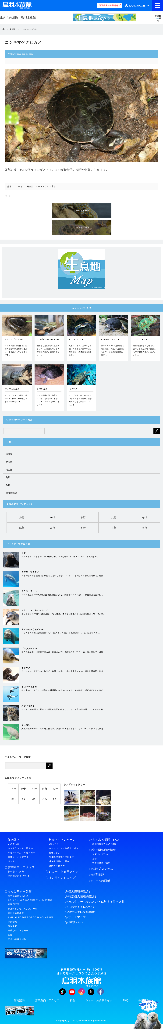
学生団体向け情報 (104, 849)
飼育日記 (98, 874)
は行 (21, 527)
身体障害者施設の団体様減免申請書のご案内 (61, 859)
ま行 (52, 527)
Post (7, 196)
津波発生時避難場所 (81, 912)
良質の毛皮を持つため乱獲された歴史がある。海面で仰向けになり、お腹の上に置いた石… (63, 595)
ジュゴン (25, 725)
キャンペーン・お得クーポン (63, 848)
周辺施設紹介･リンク (19, 876)
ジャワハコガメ (12, 389)
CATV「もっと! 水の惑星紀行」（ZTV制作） (31, 900)
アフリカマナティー (31, 572)
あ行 (21, 517)
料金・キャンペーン (62, 839)
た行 (113, 517)
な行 (144, 517)
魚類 (8, 485)
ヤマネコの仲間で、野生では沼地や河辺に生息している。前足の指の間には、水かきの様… (63, 709)
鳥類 (8, 477)
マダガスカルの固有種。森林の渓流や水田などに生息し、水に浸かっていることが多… (16, 350)
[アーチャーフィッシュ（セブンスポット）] (103, 797)
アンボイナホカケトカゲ (48, 339)
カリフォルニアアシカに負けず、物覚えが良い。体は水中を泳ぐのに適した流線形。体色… (63, 671)
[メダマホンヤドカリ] (87, 797)
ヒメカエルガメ (76, 339)
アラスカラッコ (29, 591)
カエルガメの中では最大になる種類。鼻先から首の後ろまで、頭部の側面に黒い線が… (112, 350)
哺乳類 (9, 454)
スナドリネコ (28, 706)
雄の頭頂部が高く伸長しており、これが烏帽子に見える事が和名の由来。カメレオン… (144, 350)
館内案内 (14, 839)
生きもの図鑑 (101, 880)
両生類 (9, 469)
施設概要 (12, 926)
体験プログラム (102, 868)
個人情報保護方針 (80, 891)
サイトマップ (77, 917)
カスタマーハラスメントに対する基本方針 (96, 901)
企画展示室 (13, 844)
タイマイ (73, 389)
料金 (72, 1000)
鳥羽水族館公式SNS (18, 896)
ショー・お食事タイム (64, 871)
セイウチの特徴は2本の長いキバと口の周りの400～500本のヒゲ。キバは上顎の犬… (60, 633)
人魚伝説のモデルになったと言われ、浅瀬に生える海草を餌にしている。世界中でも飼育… (63, 728)
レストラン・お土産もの (20, 848)
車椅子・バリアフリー (19, 857)
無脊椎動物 (11, 493)
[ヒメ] (71, 813)
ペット (11, 861)
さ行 (83, 517)
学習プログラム (100, 854)
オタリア (25, 667)
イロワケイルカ (29, 687)
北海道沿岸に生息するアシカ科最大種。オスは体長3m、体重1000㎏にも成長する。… (61, 556)
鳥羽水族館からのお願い (104, 844)
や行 (83, 527)
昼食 (94, 858)
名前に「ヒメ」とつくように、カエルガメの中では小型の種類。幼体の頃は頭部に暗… (80, 350)
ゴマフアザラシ (29, 648)
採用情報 (12, 922)
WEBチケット (56, 844)
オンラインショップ (62, 877)
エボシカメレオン (141, 339)
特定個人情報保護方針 (83, 896)
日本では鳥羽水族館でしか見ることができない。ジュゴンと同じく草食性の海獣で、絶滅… (63, 576)
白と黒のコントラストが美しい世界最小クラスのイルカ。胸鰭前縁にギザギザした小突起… (63, 690)
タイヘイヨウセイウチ (32, 629)
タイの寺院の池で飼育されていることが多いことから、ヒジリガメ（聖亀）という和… (48, 400)
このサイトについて (81, 906)
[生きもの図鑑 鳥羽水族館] (26, 17)
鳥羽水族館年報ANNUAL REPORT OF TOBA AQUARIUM (30, 915)
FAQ (125, 1000)
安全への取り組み (17, 939)
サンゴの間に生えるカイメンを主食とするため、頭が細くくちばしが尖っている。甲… (80, 400)
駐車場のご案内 (16, 871)
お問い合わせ (77, 922)
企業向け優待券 (57, 865)
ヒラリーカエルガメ (110, 339)
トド (23, 553)
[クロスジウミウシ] (103, 813)
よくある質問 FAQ (105, 839)
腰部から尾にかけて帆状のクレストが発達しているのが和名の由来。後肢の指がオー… (48, 350)
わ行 (144, 527)
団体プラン (54, 853)
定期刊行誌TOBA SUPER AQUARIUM (22, 906)
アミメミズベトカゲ (14, 339)
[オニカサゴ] (87, 813)
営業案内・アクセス (21, 867)
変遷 (10, 935)
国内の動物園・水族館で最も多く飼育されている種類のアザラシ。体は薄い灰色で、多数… (63, 652)
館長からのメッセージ (19, 930)
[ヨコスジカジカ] (71, 797)
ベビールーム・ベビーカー (21, 853)
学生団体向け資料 (101, 863)
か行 (52, 517)
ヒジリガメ (42, 389)
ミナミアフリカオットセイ (34, 610)
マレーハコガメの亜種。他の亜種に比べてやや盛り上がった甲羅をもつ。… (16, 398)
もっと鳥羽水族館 (20, 891)
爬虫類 (9, 462)
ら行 (113, 527)
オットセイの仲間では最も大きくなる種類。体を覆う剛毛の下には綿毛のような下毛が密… (63, 614)
